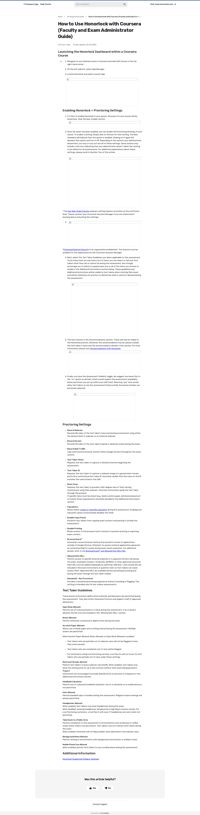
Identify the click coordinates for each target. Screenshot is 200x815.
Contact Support (100, 804)
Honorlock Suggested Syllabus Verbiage (81, 759)
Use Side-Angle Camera (78, 211)
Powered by (95, 813)
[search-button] (124, 4)
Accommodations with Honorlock (105, 348)
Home (60, 17)
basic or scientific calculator (94, 510)
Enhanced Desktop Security (76, 249)
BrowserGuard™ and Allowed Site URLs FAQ (105, 551)
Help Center (45, 4)
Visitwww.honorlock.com (161, 4)
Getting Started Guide (75, 17)
